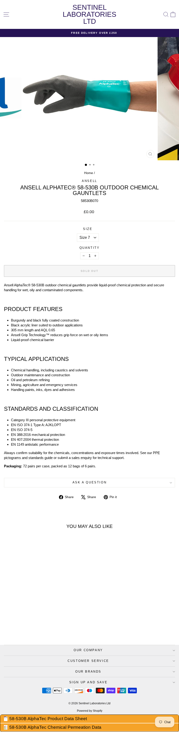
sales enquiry (82, 458)
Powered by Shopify (89, 710)
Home (88, 173)
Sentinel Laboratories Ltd (89, 14)
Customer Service (88, 661)
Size (87, 229)
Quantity (89, 248)
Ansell (89, 181)
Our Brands (88, 671)
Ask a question (89, 482)
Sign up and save (88, 682)
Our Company (88, 650)
